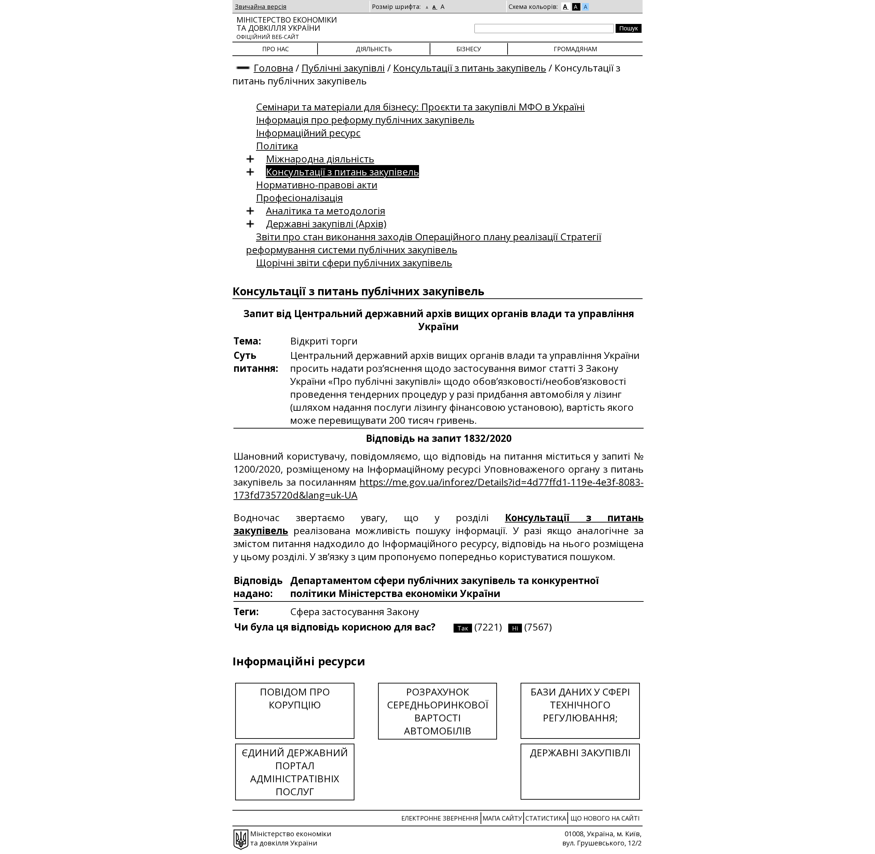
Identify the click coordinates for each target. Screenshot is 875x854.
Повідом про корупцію (295, 698)
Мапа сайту (502, 818)
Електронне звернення (439, 818)
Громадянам (575, 49)
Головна (273, 67)
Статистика (545, 818)
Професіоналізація (299, 197)
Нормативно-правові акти (316, 184)
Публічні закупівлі (343, 67)
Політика (277, 145)
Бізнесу (468, 49)
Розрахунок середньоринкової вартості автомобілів (437, 711)
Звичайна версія (260, 6)
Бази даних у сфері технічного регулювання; (580, 704)
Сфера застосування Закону (354, 611)
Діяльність (374, 49)
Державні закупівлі (580, 752)
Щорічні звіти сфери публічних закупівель (354, 262)
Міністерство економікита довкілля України (287, 27)
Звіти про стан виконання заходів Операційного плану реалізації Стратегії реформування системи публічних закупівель (423, 243)
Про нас (275, 49)
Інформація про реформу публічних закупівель (365, 119)
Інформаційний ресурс (308, 132)
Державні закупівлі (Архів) (326, 223)
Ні (515, 628)
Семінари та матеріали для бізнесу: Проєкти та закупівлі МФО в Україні (420, 106)
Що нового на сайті (605, 818)
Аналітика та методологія (325, 210)
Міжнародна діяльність (320, 158)
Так (462, 628)
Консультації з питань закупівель (469, 67)
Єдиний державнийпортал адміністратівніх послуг (295, 772)
